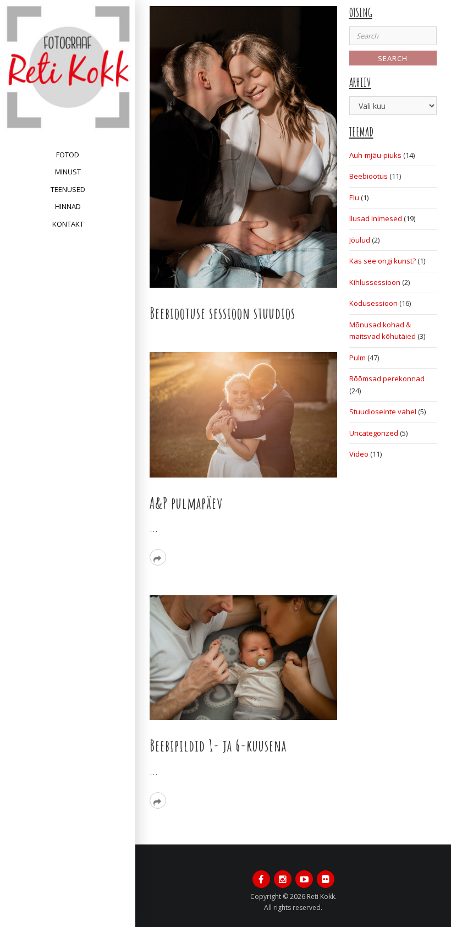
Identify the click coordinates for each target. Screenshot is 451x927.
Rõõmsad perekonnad (387, 378)
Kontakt (68, 224)
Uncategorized (373, 433)
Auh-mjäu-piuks (375, 155)
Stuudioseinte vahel (382, 411)
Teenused (68, 189)
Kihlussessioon (374, 282)
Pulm (357, 358)
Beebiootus (368, 176)
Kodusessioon (373, 303)
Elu (354, 197)
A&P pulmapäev (186, 503)
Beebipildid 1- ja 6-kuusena (218, 745)
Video (359, 454)
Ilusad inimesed (375, 218)
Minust (68, 172)
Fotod (67, 155)
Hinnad (68, 206)
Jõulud (359, 240)
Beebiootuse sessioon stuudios (222, 313)
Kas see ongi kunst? (382, 261)
